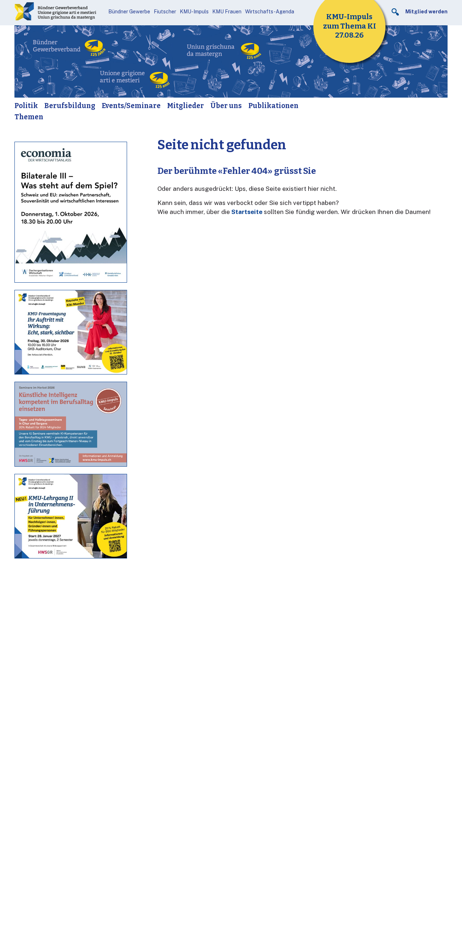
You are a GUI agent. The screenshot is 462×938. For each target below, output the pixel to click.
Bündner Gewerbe (129, 11)
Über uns (226, 106)
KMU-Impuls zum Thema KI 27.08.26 (349, 25)
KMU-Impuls (194, 11)
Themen (28, 117)
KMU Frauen (226, 11)
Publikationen (273, 106)
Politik (26, 106)
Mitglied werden (426, 11)
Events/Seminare (131, 106)
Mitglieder (185, 106)
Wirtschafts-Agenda (269, 11)
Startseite (246, 211)
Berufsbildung (69, 106)
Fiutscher (165, 11)
